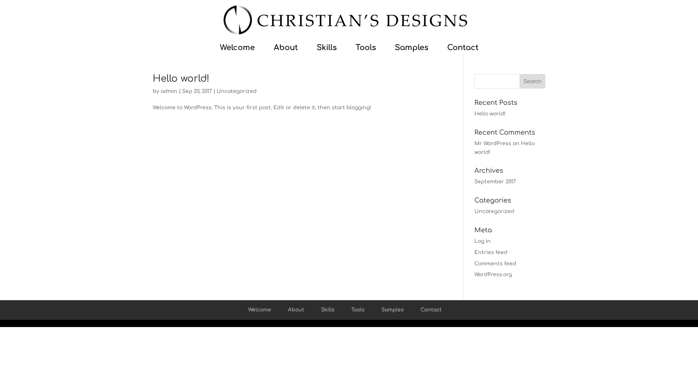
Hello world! (181, 78)
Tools (371, 48)
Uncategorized (237, 91)
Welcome (243, 48)
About (291, 48)
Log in (482, 241)
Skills (332, 48)
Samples (417, 48)
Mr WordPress (492, 143)
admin (169, 91)
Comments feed (495, 263)
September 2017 (495, 181)
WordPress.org (493, 274)
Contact (462, 48)
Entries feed (491, 252)
